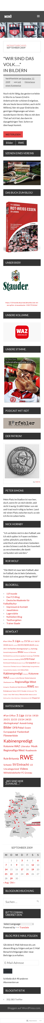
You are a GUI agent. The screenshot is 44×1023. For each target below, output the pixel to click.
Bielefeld (14, 652)
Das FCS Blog (13, 597)
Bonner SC (27, 652)
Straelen (23, 691)
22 (11, 874)
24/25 (31, 645)
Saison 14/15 (16, 691)
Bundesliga (30, 656)
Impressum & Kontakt (17, 606)
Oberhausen (7, 682)
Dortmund (6, 663)
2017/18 (6, 649)
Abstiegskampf (22, 649)
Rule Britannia (22, 687)
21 (6, 874)
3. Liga (16, 640)
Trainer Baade (13, 623)
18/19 (37, 641)
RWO (37, 687)
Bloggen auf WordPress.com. (24, 1008)
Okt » (12, 882)
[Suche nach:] (22, 902)
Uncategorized (11, 768)
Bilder (9, 142)
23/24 (26, 645)
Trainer (5, 694)
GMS (18, 670)
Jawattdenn (12, 610)
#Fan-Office (7, 641)
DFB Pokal (29, 659)
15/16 (27, 641)
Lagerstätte (12, 613)
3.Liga (22, 641)
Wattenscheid (33, 694)
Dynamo (19, 663)
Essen (23, 663)
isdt (19, 82)
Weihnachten (7, 698)
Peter (13, 682)
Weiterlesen (13, 134)
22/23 (20, 645)
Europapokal (31, 663)
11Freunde (11, 593)
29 (11, 878)
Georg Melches (34, 666)
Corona (36, 656)
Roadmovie (13, 687)
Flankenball (23, 731)
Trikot (9, 694)
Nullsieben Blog (14, 616)
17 (22, 869)
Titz (35, 691)
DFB (22, 659)
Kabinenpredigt (13, 673)
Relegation (6, 687)
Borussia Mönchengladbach (18, 656)
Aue (29, 649)
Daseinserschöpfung (14, 659)
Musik (34, 746)
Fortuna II (18, 666)
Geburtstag (26, 666)
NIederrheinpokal (30, 678)
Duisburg (13, 663)
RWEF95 (37, 482)
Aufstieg (34, 649)
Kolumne (25, 674)
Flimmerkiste (6, 666)
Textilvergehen (13, 620)
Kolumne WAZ (12, 746)
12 (32, 865)
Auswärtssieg (7, 652)
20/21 (11, 645)
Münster (21, 678)
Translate (24, 927)
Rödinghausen (7, 691)
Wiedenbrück (25, 698)
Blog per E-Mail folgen (21, 935)
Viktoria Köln (23, 694)
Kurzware (12, 678)
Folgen (7, 971)
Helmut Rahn (25, 670)
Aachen (13, 649)
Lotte (17, 678)
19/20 (5, 645)
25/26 (37, 645)
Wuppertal (36, 698)
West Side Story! (16, 698)
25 (27, 874)
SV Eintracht (30, 691)
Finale (38, 663)
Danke (5, 659)
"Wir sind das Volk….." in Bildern (18, 64)
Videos (17, 694)
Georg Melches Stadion (10, 670)
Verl (13, 694)
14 (6, 869)
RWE (21, 142)
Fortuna (13, 666)
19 (32, 869)
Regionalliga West (25, 681)
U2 (31, 764)
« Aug (6, 882)
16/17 (32, 641)
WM (30, 698)
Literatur (25, 746)
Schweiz (8, 764)
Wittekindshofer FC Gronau (18, 772)
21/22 (15, 645)
